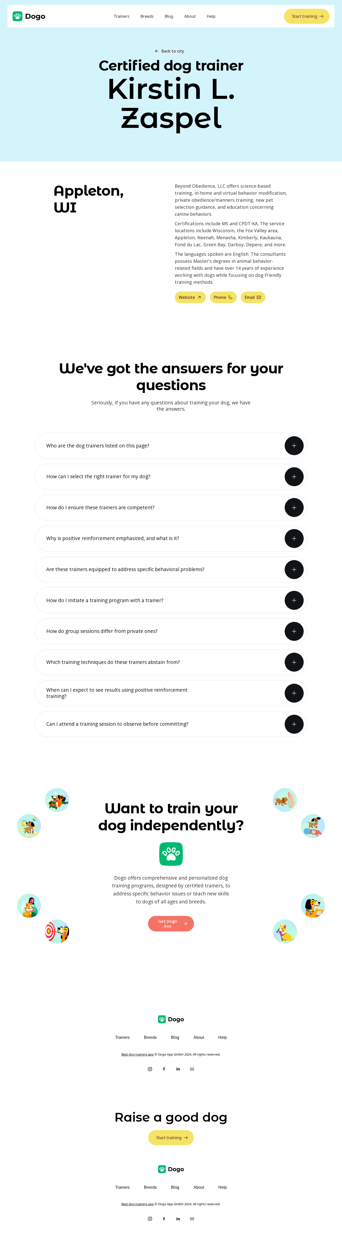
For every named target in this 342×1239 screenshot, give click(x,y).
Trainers (121, 16)
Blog (169, 16)
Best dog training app (137, 1054)
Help (211, 16)
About (190, 16)
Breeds (147, 16)
